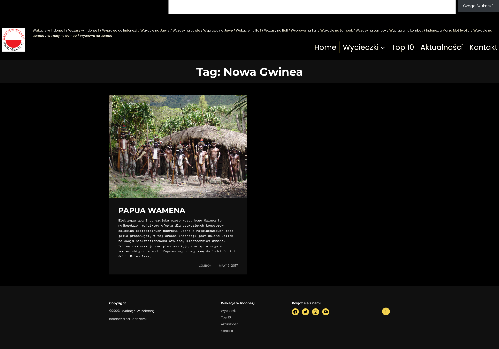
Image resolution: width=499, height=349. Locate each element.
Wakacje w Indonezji (138, 311)
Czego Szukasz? (478, 6)
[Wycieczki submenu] (382, 47)
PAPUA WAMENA (151, 210)
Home (325, 47)
